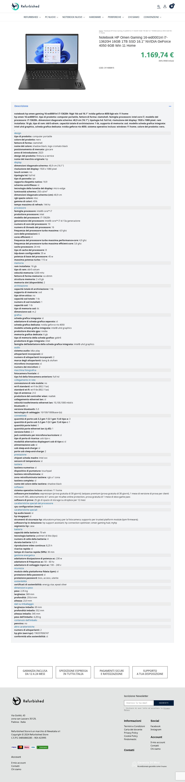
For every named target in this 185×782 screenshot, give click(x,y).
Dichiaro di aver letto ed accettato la (147, 709)
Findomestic (130, 739)
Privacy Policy (131, 732)
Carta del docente (133, 729)
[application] (39, 17)
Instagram (156, 729)
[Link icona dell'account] (165, 6)
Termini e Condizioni (134, 726)
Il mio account (18, 762)
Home (101, 31)
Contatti (15, 766)
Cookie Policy (131, 736)
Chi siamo (16, 769)
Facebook (155, 726)
